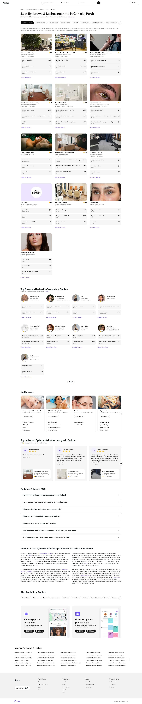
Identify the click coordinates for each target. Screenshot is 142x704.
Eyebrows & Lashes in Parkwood (116, 652)
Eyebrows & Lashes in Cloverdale (116, 660)
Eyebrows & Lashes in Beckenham (116, 665)
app (86, 563)
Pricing (63, 684)
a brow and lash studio (45, 553)
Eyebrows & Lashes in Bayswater (116, 657)
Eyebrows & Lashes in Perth (21, 660)
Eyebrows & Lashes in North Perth (23, 652)
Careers (40, 681)
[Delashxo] (84, 414)
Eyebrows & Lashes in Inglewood (45, 652)
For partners (65, 681)
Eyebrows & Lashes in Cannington (116, 663)
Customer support (42, 684)
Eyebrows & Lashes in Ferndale (94, 665)
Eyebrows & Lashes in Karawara (69, 655)
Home (22, 9)
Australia (41, 9)
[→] (121, 414)
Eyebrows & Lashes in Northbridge (23, 655)
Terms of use (88, 687)
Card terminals (65, 687)
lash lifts (29, 571)
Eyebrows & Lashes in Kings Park (22, 663)
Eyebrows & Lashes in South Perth (45, 663)
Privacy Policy (88, 681)
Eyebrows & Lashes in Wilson (93, 663)
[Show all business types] (119, 597)
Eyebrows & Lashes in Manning (68, 660)
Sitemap (40, 689)
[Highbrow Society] (109, 414)
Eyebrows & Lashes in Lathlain (68, 652)
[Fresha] (6, 3)
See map (72, 17)
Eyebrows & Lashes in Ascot (93, 657)
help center (116, 577)
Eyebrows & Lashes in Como (68, 657)
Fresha (29, 555)
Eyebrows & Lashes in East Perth (22, 665)
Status (63, 692)
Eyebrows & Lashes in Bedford (68, 665)
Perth (47, 9)
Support (64, 689)
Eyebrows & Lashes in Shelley (93, 652)
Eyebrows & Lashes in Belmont (94, 660)
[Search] (99, 3)
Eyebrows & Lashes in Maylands (45, 660)
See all (71, 382)
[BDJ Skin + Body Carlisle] (58, 414)
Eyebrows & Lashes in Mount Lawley (46, 655)
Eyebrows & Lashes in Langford (116, 655)
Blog (39, 687)
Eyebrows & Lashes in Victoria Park (46, 665)
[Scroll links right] (128, 659)
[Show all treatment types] (119, 22)
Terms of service (89, 684)
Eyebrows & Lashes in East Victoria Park (71, 663)
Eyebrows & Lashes (31, 9)
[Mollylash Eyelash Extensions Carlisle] (32, 414)
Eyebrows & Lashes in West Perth (22, 657)
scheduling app (86, 575)
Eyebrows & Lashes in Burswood (45, 657)
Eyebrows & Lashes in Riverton (94, 655)
